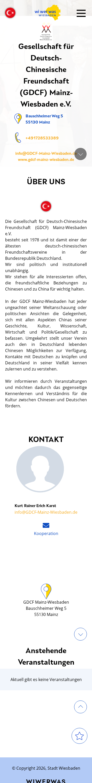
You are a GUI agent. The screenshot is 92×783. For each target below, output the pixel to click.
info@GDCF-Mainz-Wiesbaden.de (46, 154)
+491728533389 (42, 138)
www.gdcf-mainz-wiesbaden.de (46, 160)
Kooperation (46, 533)
